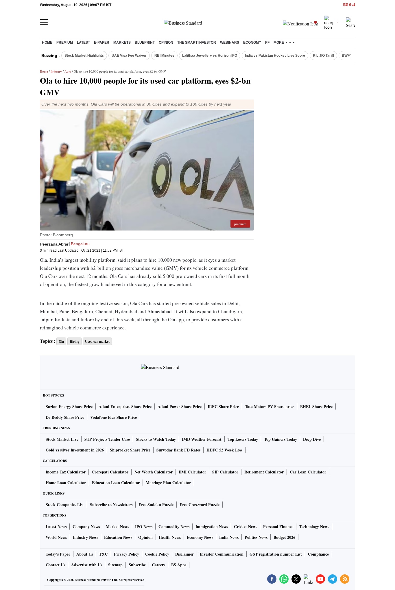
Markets (122, 42)
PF (267, 42)
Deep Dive (312, 439)
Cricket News (245, 526)
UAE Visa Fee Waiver (129, 56)
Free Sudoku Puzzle (156, 505)
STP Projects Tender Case (107, 439)
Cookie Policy (157, 554)
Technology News (314, 526)
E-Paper (101, 42)
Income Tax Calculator (66, 472)
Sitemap (115, 565)
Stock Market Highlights (84, 56)
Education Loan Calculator (116, 483)
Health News (170, 537)
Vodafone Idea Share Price (113, 417)
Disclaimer (184, 554)
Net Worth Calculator (153, 472)
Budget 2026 (284, 537)
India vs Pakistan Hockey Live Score (275, 56)
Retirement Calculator (264, 472)
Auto (67, 71)
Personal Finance (278, 526)
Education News (118, 537)
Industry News (85, 537)
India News (229, 537)
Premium (64, 42)
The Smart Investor (196, 42)
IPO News (143, 526)
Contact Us (55, 565)
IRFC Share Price (223, 406)
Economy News (200, 537)
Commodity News (173, 526)
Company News (86, 526)
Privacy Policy (126, 554)
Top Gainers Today (280, 439)
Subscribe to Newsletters (111, 505)
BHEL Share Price (316, 406)
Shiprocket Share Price (130, 450)
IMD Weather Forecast (202, 439)
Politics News (256, 537)
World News (56, 537)
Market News (117, 526)
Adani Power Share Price (180, 406)
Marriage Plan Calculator (168, 483)
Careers (158, 565)
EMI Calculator (192, 472)
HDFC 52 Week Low (224, 450)
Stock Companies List (65, 505)
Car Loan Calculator (308, 472)
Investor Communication (221, 554)
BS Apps (178, 565)
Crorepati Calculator (110, 472)
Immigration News (211, 526)
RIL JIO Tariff (323, 56)
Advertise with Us (86, 565)
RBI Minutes (164, 56)
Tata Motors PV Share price (269, 406)
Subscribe (137, 565)
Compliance (318, 554)
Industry (56, 71)
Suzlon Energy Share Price (69, 406)
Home (47, 42)
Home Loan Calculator (66, 483)
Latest (83, 42)
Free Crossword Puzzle (199, 505)
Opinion (166, 42)
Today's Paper (58, 554)
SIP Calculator (225, 472)
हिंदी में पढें (349, 5)
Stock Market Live (62, 439)
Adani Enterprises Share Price (125, 406)
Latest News (56, 526)
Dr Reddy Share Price (65, 417)
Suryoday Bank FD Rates (178, 450)
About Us (84, 554)
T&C (103, 554)
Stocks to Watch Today (156, 439)
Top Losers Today (243, 439)
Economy (252, 42)
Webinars (229, 42)
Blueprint (145, 42)
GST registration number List (276, 554)
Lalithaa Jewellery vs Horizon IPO (209, 56)
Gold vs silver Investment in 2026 (75, 450)
